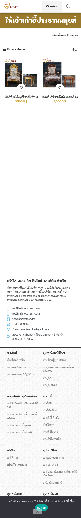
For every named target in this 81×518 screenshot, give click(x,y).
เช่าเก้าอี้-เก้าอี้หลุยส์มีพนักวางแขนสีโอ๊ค (60, 97)
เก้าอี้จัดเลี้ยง (50, 410)
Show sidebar (16, 49)
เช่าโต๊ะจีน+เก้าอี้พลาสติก (20, 432)
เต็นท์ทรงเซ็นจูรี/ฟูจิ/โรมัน (21, 374)
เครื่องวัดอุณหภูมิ (52, 483)
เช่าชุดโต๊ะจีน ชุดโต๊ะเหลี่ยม (22, 396)
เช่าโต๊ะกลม (13, 457)
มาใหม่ (54, 6)
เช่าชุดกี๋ (47, 378)
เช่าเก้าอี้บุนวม (50, 432)
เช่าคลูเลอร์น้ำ (50, 464)
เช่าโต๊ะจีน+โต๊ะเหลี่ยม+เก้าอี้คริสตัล (22, 416)
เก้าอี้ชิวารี (48, 425)
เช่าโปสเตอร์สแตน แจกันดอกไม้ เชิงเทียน (60, 474)
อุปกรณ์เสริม (50, 494)
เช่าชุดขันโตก (50, 385)
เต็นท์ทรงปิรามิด (16, 360)
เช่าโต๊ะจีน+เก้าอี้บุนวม (19, 425)
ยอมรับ (41, 507)
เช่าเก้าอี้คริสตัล (51, 417)
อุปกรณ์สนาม (14, 494)
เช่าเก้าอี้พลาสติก (52, 439)
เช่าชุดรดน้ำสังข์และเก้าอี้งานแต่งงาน (58, 369)
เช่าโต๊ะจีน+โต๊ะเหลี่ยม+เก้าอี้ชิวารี (22, 405)
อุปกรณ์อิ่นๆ (50, 450)
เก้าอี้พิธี (47, 403)
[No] (37, 511)
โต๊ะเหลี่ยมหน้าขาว (17, 464)
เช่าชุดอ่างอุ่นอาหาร (53, 457)
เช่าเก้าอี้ (47, 396)
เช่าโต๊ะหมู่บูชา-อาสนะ (54, 360)
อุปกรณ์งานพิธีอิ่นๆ (54, 353)
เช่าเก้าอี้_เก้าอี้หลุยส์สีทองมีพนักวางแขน (21, 98)
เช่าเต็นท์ (12, 353)
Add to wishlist (21, 87)
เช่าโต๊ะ (11, 450)
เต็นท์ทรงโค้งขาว (16, 367)
